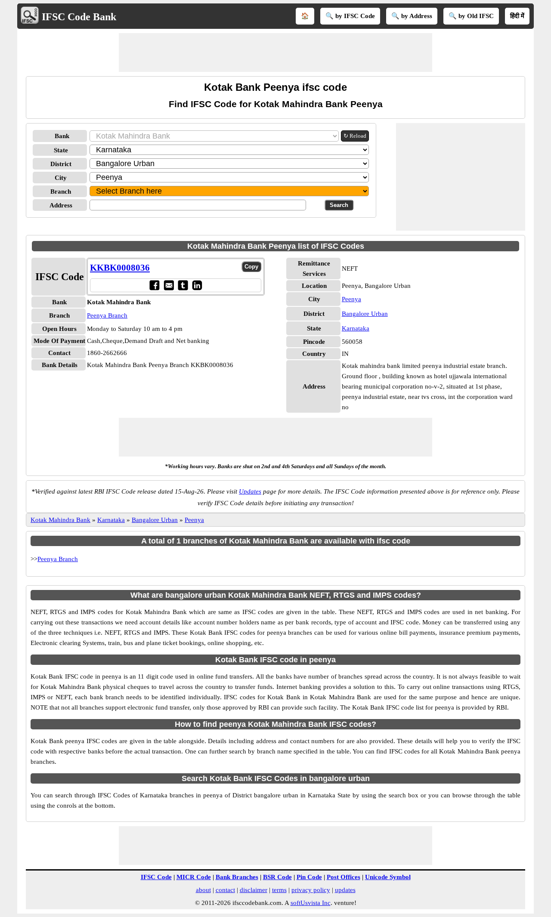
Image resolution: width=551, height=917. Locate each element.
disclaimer (253, 889)
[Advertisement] (275, 52)
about (203, 889)
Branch (60, 191)
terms (279, 889)
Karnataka (355, 328)
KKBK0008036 (120, 267)
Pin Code (309, 877)
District (60, 164)
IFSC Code (156, 877)
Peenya (351, 299)
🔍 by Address (411, 15)
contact (225, 889)
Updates (250, 491)
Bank (62, 136)
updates (345, 889)
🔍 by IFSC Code (350, 15)
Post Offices (343, 877)
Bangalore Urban (365, 313)
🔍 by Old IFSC (471, 15)
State (61, 150)
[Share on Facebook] (154, 285)
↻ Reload (355, 136)
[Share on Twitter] (182, 285)
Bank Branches (237, 877)
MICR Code (193, 877)
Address (61, 205)
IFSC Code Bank (79, 16)
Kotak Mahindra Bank (60, 519)
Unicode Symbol (388, 877)
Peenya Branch (107, 315)
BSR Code (277, 877)
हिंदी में (517, 15)
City (61, 177)
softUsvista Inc (311, 902)
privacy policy (310, 889)
